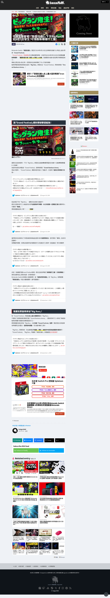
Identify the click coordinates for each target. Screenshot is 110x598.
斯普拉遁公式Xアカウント (60, 158)
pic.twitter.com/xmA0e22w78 (34, 260)
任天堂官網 (53, 332)
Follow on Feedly (22, 450)
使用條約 (36, 566)
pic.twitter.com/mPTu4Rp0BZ (31, 226)
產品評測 (66, 8)
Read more (59, 413)
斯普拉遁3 (42, 367)
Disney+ (63, 557)
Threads (49, 440)
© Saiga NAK (55, 591)
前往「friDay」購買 (49, 396)
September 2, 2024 (46, 300)
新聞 (42, 8)
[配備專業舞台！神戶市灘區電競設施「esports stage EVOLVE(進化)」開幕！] (77, 131)
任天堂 (16, 425)
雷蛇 (57, 557)
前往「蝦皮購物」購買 (48, 386)
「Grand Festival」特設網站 (20, 55)
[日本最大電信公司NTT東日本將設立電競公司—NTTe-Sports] (91, 99)
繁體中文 (104, 1)
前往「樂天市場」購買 (48, 393)
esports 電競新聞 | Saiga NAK (55, 584)
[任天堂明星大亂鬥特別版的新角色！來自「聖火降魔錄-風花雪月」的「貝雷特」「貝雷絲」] (77, 99)
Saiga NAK (55, 3)
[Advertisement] (39, 105)
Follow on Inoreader (48, 450)
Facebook (39, 440)
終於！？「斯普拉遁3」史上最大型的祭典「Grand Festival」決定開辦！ (39, 79)
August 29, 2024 (46, 231)
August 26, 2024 (46, 195)
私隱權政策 (44, 566)
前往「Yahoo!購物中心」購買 (48, 390)
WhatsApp (18, 440)
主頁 (37, 8)
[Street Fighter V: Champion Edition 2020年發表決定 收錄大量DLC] (77, 115)
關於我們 (21, 566)
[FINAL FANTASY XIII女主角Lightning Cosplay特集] (91, 131)
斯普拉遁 (22, 425)
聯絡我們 (29, 566)
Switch (28, 425)
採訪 (72, 8)
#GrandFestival (50, 188)
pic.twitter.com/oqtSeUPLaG (51, 295)
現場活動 (53, 8)
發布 (47, 8)
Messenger (28, 440)
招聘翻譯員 (52, 566)
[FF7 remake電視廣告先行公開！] (91, 115)
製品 (60, 8)
